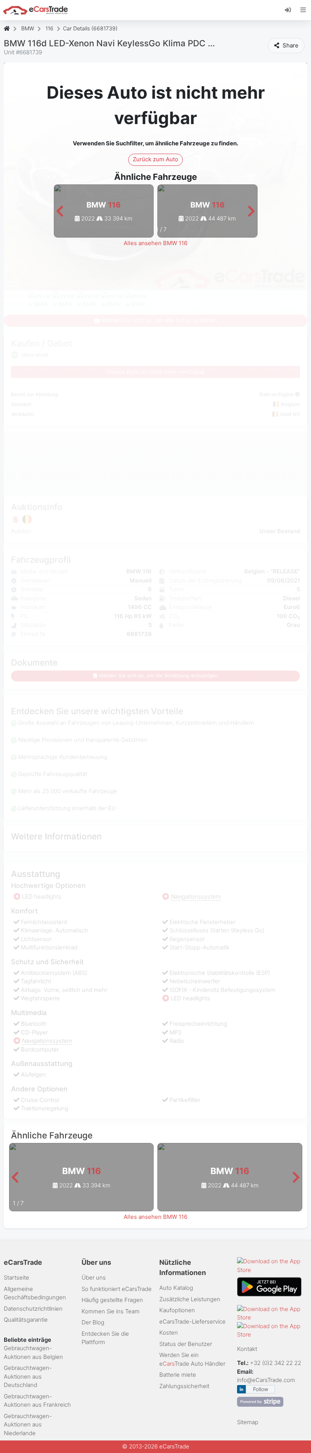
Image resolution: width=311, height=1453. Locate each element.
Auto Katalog (176, 1287)
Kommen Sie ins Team (111, 1311)
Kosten (168, 1332)
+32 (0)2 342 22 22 (276, 1362)
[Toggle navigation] (303, 9)
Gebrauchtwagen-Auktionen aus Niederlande (28, 1424)
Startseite (16, 1277)
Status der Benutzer (185, 1344)
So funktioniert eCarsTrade (117, 1288)
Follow (260, 1389)
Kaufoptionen (177, 1310)
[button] (60, 212)
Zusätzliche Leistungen (189, 1299)
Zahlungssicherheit (184, 1386)
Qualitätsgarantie (26, 1319)
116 (49, 28)
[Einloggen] (290, 9)
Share (289, 45)
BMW (27, 28)
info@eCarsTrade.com (266, 1380)
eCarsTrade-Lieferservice (192, 1321)
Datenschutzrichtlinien (33, 1308)
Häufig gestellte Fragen (112, 1299)
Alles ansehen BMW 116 (155, 243)
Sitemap (247, 1422)
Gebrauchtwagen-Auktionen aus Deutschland (28, 1376)
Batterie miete (177, 1374)
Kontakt (247, 1348)
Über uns (94, 1277)
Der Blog (93, 1322)
